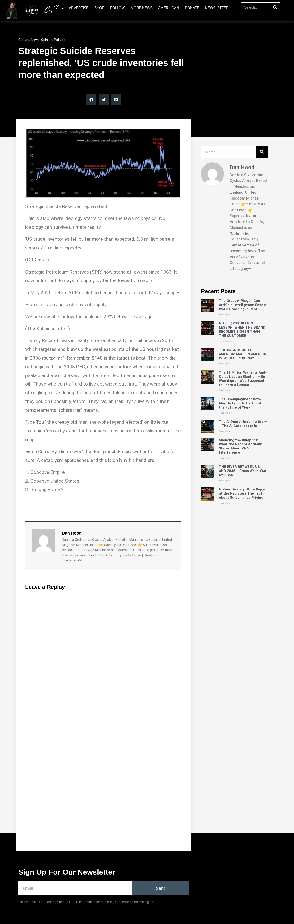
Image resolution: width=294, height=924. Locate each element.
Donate (192, 8)
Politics (59, 40)
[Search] (275, 7)
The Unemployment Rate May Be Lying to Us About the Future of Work (240, 403)
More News (142, 8)
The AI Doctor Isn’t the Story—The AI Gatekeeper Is (243, 424)
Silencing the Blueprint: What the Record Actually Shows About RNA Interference (240, 446)
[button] (91, 99)
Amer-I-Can (168, 8)
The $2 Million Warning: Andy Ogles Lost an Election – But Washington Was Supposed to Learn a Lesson (243, 378)
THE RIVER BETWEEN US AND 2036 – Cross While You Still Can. (242, 471)
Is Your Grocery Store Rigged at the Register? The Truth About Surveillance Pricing (243, 493)
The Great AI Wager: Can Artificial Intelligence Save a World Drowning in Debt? (242, 305)
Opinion (46, 40)
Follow (117, 8)
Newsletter (217, 8)
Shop (99, 8)
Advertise (78, 8)
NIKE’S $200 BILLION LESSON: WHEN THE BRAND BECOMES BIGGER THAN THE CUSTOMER (242, 329)
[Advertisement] (234, 676)
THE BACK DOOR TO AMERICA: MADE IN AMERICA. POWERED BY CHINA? (243, 354)
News (35, 40)
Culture (23, 40)
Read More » (226, 314)
